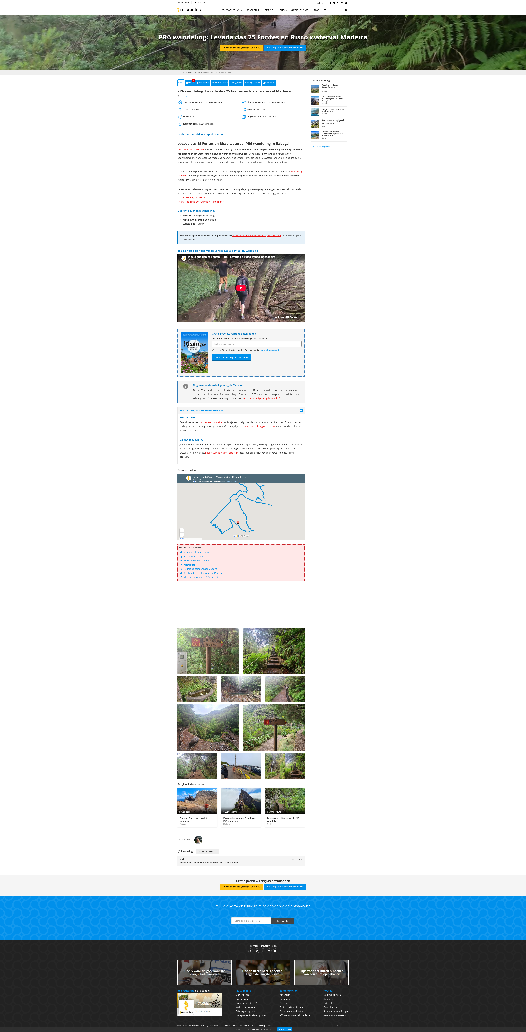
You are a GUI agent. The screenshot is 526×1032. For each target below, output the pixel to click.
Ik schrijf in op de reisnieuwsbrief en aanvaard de (248, 350)
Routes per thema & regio (336, 1011)
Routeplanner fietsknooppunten (251, 1015)
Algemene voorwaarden (215, 1025)
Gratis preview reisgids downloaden (286, 47)
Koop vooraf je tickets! (246, 1003)
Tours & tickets (221, 82)
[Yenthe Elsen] (198, 839)
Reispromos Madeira (194, 556)
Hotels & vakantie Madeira (197, 552)
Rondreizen (253, 10)
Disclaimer (243, 1025)
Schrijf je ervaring (207, 851)
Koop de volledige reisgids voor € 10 (243, 47)
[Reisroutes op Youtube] (346, 3)
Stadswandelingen (232, 10)
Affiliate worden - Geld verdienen (295, 1015)
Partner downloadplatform (292, 1011)
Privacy (228, 1025)
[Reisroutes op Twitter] (334, 3)
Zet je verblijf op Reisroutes (292, 1007)
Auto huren (270, 82)
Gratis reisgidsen (300, 10)
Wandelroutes (191, 72)
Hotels (191, 82)
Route (181, 82)
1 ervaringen (184, 96)
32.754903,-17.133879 (194, 197)
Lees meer (270, 1029)
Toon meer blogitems (321, 146)
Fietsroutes (269, 10)
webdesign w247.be (341, 1026)
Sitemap (262, 1025)
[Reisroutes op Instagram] (342, 3)
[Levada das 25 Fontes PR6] (285, 766)
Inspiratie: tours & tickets (196, 560)
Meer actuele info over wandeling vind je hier (200, 201)
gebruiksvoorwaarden (271, 350)
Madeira (201, 72)
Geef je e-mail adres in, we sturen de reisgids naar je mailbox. (240, 338)
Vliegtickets (237, 82)
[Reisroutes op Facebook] (330, 3)
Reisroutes (189, 9)
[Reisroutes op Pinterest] (338, 3)
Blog (316, 10)
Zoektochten (242, 998)
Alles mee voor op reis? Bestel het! (201, 577)
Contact (269, 1025)
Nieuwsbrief (285, 998)
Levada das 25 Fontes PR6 (190, 149)
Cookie (234, 1025)
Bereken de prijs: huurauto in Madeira (203, 573)
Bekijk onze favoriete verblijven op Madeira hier (256, 235)
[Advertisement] (241, 604)
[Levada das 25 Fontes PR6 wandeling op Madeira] (208, 651)
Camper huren (254, 82)
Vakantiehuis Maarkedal (335, 1015)
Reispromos (204, 82)
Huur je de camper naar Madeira (200, 568)
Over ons (284, 1003)
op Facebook (193, 990)
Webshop (201, 3)
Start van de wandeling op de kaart (257, 426)
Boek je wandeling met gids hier (221, 452)
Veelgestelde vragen (245, 1007)
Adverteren (184, 3)
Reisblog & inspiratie (245, 1011)
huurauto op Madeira (211, 422)
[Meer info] (325, 11)
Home (182, 72)
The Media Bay (185, 1025)
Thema (283, 10)
